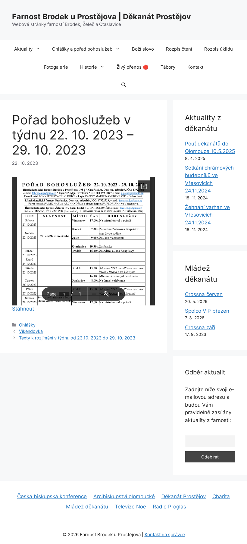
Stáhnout (23, 309)
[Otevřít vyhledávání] (123, 85)
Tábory (168, 67)
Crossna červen (204, 294)
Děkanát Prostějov (183, 496)
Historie (88, 67)
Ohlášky (27, 324)
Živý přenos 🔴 (133, 67)
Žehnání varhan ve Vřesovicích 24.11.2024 (207, 215)
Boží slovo (143, 49)
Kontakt (195, 67)
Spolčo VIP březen (207, 311)
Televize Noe (130, 507)
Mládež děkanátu (87, 507)
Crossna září (200, 327)
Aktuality (23, 49)
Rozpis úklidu (218, 49)
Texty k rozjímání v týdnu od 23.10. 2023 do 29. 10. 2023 (77, 337)
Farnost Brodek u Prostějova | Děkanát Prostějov (101, 16)
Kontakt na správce (165, 534)
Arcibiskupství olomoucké (124, 496)
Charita (221, 496)
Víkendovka (31, 331)
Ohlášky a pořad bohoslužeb (82, 49)
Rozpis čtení (179, 49)
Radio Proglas (169, 507)
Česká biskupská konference (52, 496)
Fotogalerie (56, 67)
